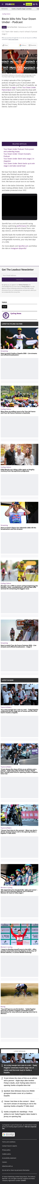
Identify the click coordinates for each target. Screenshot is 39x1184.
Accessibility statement (9, 1158)
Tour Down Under (29, 87)
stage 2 (14, 87)
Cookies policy (6, 1154)
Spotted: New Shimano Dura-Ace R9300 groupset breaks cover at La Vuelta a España (19, 1093)
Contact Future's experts (9, 1146)
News (4, 27)
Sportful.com (23, 246)
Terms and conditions (8, 1142)
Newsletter (33, 45)
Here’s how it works (13, 39)
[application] (19, 206)
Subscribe (29, 4)
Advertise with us (7, 1166)
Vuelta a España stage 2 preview (21, 9)
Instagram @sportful (18, 248)
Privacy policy (6, 1150)
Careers (4, 1162)
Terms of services (23, 285)
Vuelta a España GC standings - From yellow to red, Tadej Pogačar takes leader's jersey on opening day (20, 1114)
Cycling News (13, 27)
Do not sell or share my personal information (15, 1170)
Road (4, 307)
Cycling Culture (6, 14)
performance (21, 226)
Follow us (24, 45)
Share (6, 45)
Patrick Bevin (7, 90)
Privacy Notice (26, 286)
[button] (36, 4)
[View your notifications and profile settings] (24, 4)
